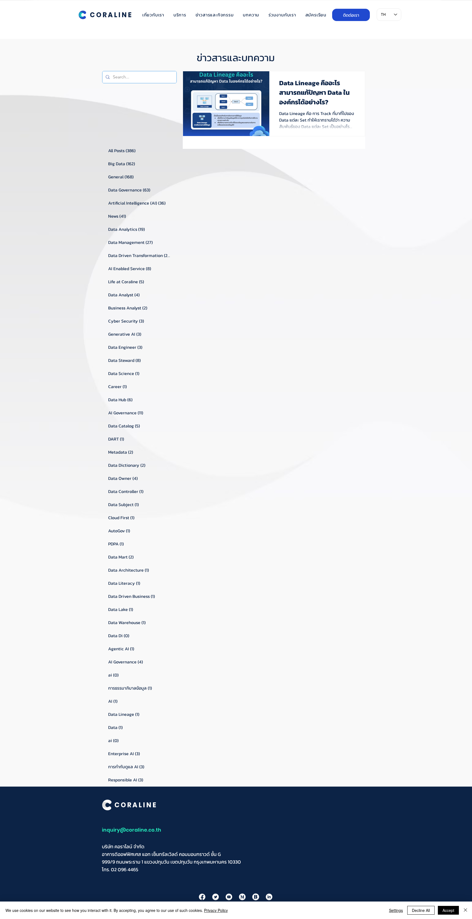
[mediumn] (242, 897)
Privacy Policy (216, 910)
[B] (255, 897)
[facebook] (202, 897)
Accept (448, 910)
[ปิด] (465, 910)
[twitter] (215, 897)
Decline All (421, 910)
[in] (269, 897)
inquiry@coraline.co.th (131, 829)
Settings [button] (396, 910)
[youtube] (229, 897)
